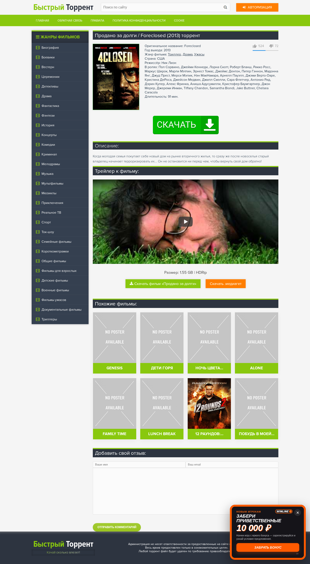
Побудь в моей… (256, 434)
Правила (97, 20)
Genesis (114, 368)
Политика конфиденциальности (139, 20)
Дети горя (162, 368)
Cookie (179, 20)
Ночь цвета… (209, 368)
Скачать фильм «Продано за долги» (165, 283)
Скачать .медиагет (225, 283)
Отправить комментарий (116, 527)
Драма (188, 54)
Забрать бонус (268, 547)
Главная (42, 20)
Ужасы (199, 54)
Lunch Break (162, 434)
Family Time (114, 434)
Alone (256, 368)
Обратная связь (70, 20)
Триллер (174, 54)
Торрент (63, 7)
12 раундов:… (209, 434)
